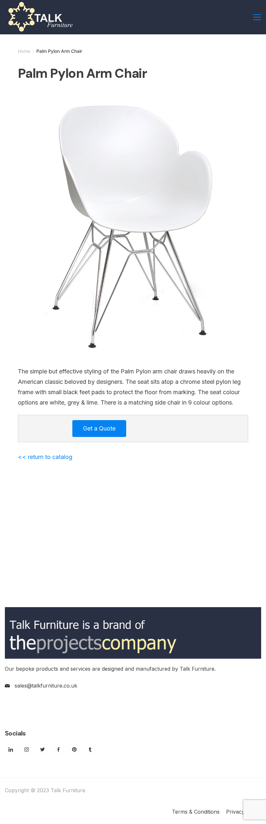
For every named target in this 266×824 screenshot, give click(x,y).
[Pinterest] (74, 749)
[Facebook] (58, 749)
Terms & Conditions (196, 811)
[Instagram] (26, 749)
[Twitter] (42, 749)
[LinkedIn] (10, 749)
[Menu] (257, 17)
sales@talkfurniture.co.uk (46, 685)
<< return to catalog (45, 456)
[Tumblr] (90, 749)
